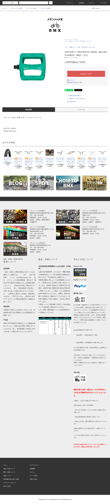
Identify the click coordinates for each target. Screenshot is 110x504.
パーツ (71, 39)
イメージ (81, 109)
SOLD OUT (86, 73)
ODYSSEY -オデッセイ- (86, 41)
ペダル (76, 39)
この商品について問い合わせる (76, 98)
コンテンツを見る (46, 8)
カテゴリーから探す (16, 8)
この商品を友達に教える (74, 95)
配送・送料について (9, 472)
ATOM (9, 486)
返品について (71, 80)
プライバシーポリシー (9, 482)
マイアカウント (34, 465)
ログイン (92, 3)
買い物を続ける (71, 101)
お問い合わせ (96, 8)
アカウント (70, 3)
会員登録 (81, 3)
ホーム (5, 8)
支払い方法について (9, 468)
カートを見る (33, 475)
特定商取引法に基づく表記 (74, 82)
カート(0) (103, 3)
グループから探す (31, 8)
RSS (4, 486)
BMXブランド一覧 (74, 41)
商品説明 (28, 109)
